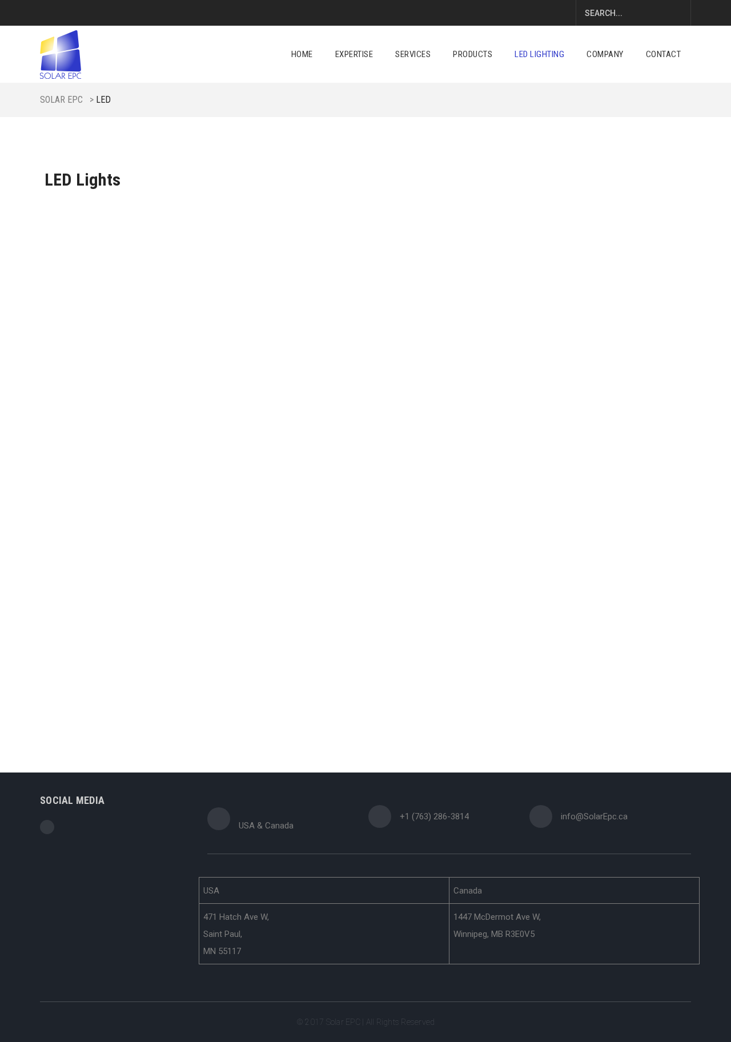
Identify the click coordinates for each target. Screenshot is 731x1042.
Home (302, 54)
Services (413, 54)
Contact (663, 54)
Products (472, 54)
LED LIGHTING (539, 54)
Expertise (354, 54)
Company (605, 54)
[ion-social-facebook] (47, 827)
